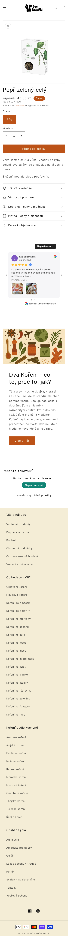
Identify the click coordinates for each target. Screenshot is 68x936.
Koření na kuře (15, 634)
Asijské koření (15, 745)
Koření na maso (16, 650)
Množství (8, 128)
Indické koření (15, 761)
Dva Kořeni (30, 933)
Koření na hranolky (18, 618)
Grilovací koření (16, 586)
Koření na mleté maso (20, 658)
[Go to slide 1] (31, 299)
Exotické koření (16, 753)
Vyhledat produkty (18, 524)
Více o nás (22, 440)
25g (9, 119)
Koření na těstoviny (18, 690)
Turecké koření (16, 809)
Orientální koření (17, 793)
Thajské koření (15, 801)
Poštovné (20, 105)
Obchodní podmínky (19, 548)
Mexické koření (16, 785)
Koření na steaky (17, 682)
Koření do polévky (18, 610)
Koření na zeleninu (18, 698)
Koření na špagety (18, 706)
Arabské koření (16, 737)
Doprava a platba (17, 532)
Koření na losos (16, 642)
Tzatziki (11, 887)
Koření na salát (16, 666)
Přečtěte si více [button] (19, 280)
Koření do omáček (18, 602)
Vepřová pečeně (16, 895)
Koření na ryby (15, 714)
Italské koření (15, 769)
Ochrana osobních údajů (22, 556)
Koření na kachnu (17, 626)
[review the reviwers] (55, 257)
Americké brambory (19, 847)
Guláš (9, 855)
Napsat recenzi (45, 246)
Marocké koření (16, 777)
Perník (10, 871)
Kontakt (11, 540)
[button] (4, 7)
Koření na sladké (17, 674)
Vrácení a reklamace (19, 564)
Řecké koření (14, 817)
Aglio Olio (12, 839)
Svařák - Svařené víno (20, 879)
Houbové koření (16, 594)
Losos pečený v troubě (21, 863)
